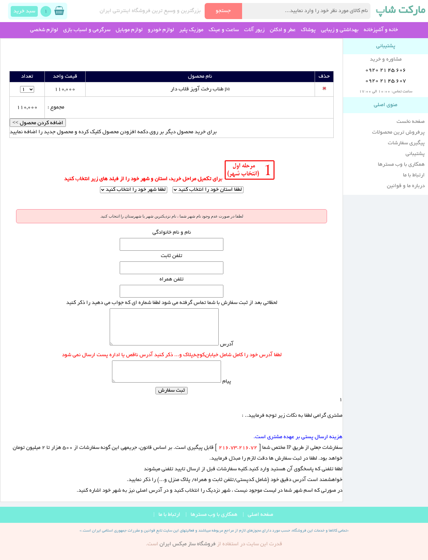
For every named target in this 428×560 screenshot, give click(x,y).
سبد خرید (24, 11)
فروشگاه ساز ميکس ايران (187, 544)
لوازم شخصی (44, 30)
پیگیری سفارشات (406, 143)
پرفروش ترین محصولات (398, 132)
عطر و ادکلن (283, 30)
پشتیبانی (415, 154)
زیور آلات (254, 30)
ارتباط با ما (414, 175)
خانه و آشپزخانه (381, 30)
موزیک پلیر (191, 30)
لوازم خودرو (161, 30)
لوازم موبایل (129, 30)
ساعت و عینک (224, 30)
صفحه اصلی (260, 514)
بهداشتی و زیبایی (339, 30)
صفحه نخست (411, 122)
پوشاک (308, 30)
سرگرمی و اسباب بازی (86, 30)
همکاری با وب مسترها (401, 164)
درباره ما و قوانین (406, 186)
